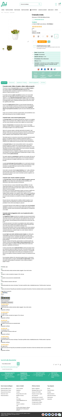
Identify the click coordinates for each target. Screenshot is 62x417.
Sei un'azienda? (35, 395)
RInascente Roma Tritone (6, 390)
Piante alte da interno (51, 395)
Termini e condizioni (20, 404)
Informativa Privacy (9, 369)
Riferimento (34, 17)
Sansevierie (49, 399)
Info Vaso (43, 82)
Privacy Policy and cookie (21, 393)
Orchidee (49, 392)
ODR (17, 405)
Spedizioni (18, 390)
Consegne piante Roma (36, 404)
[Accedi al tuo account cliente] (56, 4)
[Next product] (60, 12)
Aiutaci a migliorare (36, 388)
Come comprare (19, 388)
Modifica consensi (4, 415)
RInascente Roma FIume (6, 392)
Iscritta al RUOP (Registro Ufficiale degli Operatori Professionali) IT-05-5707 (23, 409)
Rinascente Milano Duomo (6, 388)
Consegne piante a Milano (37, 402)
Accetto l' (7, 369)
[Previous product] (59, 12)
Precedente (3, 302)
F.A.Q (17, 397)
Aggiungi (43, 41)
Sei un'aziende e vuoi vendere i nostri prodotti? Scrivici (38, 400)
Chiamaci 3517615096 (36, 392)
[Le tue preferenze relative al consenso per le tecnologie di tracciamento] (60, 415)
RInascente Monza (4, 395)
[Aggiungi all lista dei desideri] (48, 41)
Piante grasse (50, 397)
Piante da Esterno (50, 393)
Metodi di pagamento (33, 82)
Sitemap (18, 402)
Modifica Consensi (20, 395)
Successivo (10, 302)
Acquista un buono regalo (37, 393)
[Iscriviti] (18, 364)
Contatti (18, 392)
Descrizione (4, 82)
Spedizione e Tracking (22, 82)
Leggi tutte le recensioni (6, 291)
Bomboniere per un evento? (37, 397)
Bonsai (48, 388)
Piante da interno (50, 390)
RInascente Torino (4, 393)
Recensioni (11, 82)
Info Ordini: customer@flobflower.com (21, 400)
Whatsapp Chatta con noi (37, 390)
